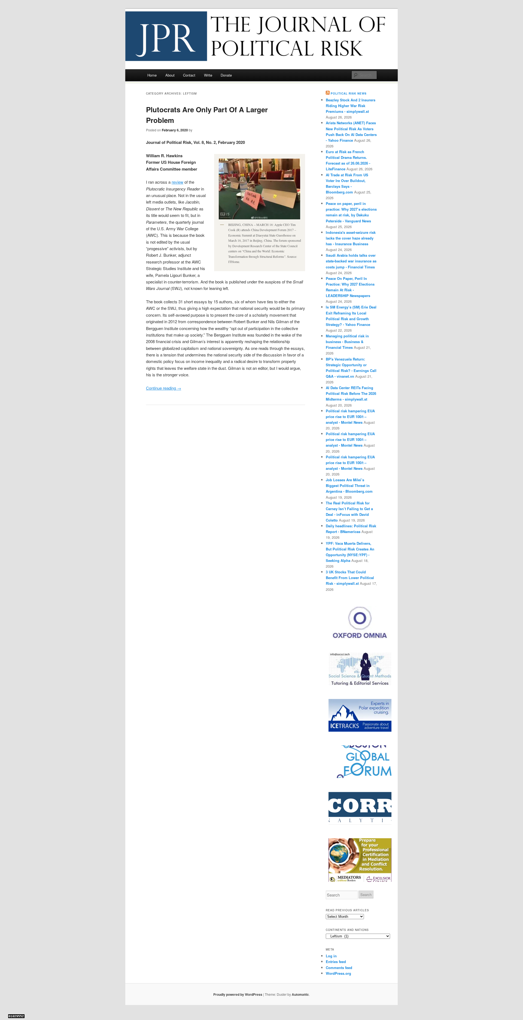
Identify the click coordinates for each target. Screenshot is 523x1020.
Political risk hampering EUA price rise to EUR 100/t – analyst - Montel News (350, 416)
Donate (226, 75)
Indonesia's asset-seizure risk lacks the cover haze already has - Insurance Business (351, 238)
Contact (189, 75)
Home (152, 75)
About (170, 75)
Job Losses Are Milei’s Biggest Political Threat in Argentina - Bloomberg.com (349, 485)
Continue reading (163, 388)
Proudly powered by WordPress (237, 994)
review (177, 182)
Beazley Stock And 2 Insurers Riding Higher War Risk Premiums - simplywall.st (350, 105)
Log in (331, 955)
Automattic (300, 994)
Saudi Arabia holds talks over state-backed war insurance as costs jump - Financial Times (351, 261)
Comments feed (339, 967)
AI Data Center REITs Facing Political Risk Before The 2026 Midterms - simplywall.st (351, 393)
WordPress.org (338, 973)
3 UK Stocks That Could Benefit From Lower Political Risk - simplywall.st (350, 577)
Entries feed (336, 961)
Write (208, 75)
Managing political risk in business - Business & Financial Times (347, 341)
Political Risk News (349, 93)
